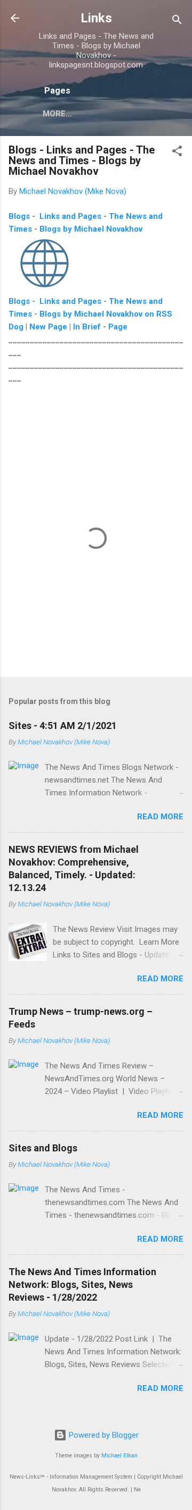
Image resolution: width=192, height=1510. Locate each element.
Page (117, 327)
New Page (48, 327)
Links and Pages (70, 216)
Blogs (19, 216)
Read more (160, 816)
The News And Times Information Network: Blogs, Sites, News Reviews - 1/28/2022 (82, 1284)
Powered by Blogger (103, 1435)
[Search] (177, 21)
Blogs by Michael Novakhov (90, 229)
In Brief (87, 327)
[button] (177, 153)
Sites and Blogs (43, 1147)
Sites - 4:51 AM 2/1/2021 (63, 725)
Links (96, 18)
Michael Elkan (119, 1455)
